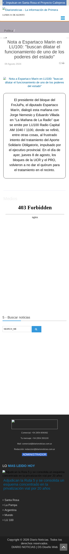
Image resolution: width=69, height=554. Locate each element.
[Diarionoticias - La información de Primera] (30, 9)
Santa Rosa (12, 500)
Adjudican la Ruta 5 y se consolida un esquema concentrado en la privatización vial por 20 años (33, 484)
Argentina (10, 510)
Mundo (9, 515)
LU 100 (9, 520)
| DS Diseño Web (47, 547)
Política (8, 30)
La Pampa (11, 505)
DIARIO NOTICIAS (23, 547)
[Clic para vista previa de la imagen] (34, 77)
